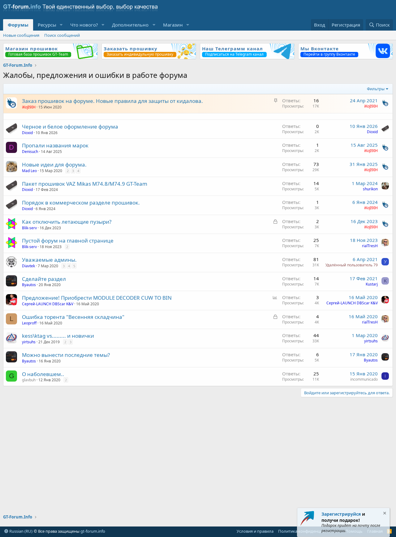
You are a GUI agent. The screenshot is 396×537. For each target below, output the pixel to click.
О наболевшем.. (43, 374)
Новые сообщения (21, 35)
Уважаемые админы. (49, 259)
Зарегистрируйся (341, 514)
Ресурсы (47, 25)
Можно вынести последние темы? (66, 354)
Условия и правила (255, 531)
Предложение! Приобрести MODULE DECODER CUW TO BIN (97, 297)
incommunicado (364, 379)
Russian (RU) (20, 531)
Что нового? (84, 25)
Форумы (18, 25)
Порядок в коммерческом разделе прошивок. (81, 202)
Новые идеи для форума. (54, 164)
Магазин (173, 25)
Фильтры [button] (376, 88)
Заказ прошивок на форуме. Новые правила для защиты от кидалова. (112, 100)
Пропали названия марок (55, 145)
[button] (61, 25)
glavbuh (29, 380)
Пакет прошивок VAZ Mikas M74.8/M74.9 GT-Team (84, 183)
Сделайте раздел (44, 278)
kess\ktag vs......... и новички (58, 335)
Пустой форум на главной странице (68, 240)
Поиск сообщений (62, 35)
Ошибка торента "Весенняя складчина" (73, 316)
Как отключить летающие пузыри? (66, 221)
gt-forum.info (92, 531)
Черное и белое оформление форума (70, 126)
